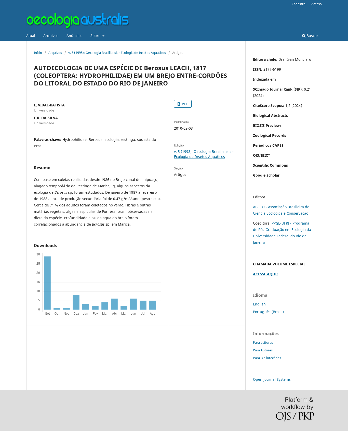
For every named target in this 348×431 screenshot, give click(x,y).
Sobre (95, 35)
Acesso (316, 4)
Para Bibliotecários (267, 357)
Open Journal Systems (272, 379)
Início (38, 52)
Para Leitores (263, 342)
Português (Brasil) (268, 311)
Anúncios (74, 35)
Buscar (311, 35)
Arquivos (50, 35)
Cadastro (298, 4)
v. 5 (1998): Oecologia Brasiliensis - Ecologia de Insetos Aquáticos (117, 52)
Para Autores (263, 350)
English (259, 304)
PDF (184, 104)
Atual (30, 35)
